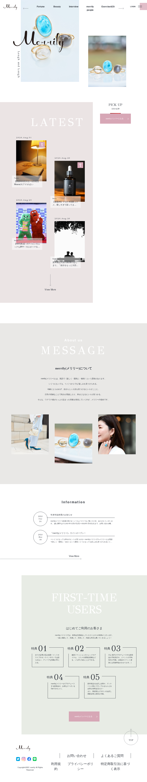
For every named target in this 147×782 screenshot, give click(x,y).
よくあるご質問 (112, 755)
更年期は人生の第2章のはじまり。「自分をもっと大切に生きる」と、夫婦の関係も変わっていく (65, 264)
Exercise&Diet (106, 6)
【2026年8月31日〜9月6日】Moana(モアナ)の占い (27, 183)
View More (74, 556)
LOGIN (133, 6)
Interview (73, 6)
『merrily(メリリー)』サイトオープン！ (68, 532)
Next (121, 8)
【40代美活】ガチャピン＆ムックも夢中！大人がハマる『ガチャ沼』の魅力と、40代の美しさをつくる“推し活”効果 (27, 245)
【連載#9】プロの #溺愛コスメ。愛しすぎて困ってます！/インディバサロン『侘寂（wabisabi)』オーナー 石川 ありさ (65, 203)
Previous (25, 8)
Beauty (57, 6)
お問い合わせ (76, 755)
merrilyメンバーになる (115, 119)
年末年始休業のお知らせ (61, 514)
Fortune (41, 6)
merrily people (90, 8)
